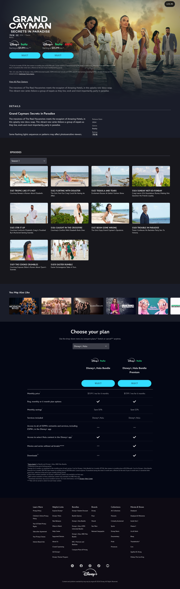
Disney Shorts (115, 531)
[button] (60, 507)
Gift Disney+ (56, 552)
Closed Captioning (58, 547)
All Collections (115, 511)
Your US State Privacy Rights (39, 525)
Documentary (115, 536)
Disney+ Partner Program (60, 557)
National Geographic (97, 531)
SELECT (24, 55)
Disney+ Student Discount (80, 511)
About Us (55, 541)
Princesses (114, 547)
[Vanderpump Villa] (56, 306)
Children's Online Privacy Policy (40, 517)
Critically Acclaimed (117, 521)
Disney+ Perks (56, 516)
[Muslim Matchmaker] (153, 306)
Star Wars (94, 526)
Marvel (93, 521)
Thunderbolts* (135, 541)
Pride (112, 541)
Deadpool (134, 511)
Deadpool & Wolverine (138, 516)
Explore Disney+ (57, 511)
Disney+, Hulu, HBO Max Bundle (80, 535)
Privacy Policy (37, 511)
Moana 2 (133, 526)
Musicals (113, 516)
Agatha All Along (136, 552)
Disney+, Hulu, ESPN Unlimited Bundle (78, 527)
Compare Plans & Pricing (80, 550)
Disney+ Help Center (86, 479)
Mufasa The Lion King (137, 557)
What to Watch (57, 526)
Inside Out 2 (134, 521)
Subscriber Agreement (40, 531)
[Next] (175, 306)
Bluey (132, 536)
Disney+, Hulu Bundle (79, 521)
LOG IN (170, 4)
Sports (113, 526)
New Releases (56, 521)
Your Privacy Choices (39, 537)
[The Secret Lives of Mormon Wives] (24, 306)
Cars (132, 547)
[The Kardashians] (88, 306)
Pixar (93, 516)
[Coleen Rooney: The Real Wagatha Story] (121, 306)
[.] (72, 565)
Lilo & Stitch (134, 531)
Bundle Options (77, 516)
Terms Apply (32, 464)
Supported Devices (58, 536)
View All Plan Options (18, 82)
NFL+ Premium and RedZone (78, 543)
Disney (93, 511)
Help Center (56, 531)
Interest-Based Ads (39, 542)
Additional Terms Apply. (26, 74)
